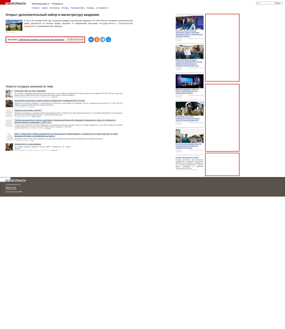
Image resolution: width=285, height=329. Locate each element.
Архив (45, 8)
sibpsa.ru (12, 32)
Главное (36, 8)
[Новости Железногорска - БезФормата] (13, 3)
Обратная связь (11, 187)
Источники (54, 8)
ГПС (94, 21)
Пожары (90, 8)
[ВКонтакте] (91, 39)
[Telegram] (102, 39)
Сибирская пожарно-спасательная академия (41, 39)
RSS (20, 192)
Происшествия (77, 8)
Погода (65, 8)
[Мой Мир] (108, 39)
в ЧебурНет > (102, 8)
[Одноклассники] (97, 39)
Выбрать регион (11, 189)
